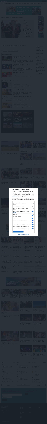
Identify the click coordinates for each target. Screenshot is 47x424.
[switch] (33, 203)
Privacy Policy (27, 234)
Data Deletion (19, 234)
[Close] (36, 189)
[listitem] (23, 214)
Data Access (23, 234)
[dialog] (23, 212)
